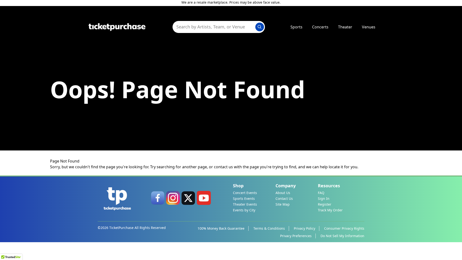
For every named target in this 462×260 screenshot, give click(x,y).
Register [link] (324, 204)
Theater (345, 27)
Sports (296, 27)
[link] (157, 198)
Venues (368, 27)
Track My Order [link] (330, 210)
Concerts (320, 27)
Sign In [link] (323, 198)
